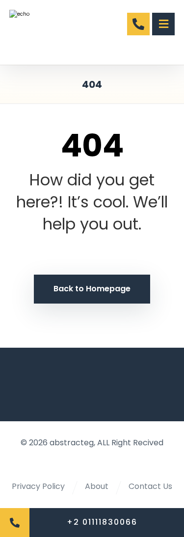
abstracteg (72, 442)
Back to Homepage (92, 288)
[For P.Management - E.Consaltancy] (42, 32)
